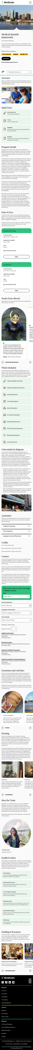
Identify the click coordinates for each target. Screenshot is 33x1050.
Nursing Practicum (7, 642)
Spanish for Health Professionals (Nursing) (13, 659)
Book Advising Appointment (9, 62)
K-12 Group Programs (7, 1024)
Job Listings (5, 1013)
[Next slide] (30, 362)
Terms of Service (16, 1048)
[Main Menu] (30, 2)
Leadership (4, 996)
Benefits (4, 1010)
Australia (4, 1033)
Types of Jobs (5, 1016)
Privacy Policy (9, 1044)
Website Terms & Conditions (23, 1041)
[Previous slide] (3, 362)
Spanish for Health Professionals (11, 650)
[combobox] (2, 613)
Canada (3, 1036)
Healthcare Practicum (8, 633)
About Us (4, 987)
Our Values (4, 993)
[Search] (30, 605)
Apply (16, 256)
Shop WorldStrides (6, 1003)
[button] (16, 836)
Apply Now (6, 58)
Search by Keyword (7, 602)
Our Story (4, 990)
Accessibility (24, 1044)
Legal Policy (17, 1044)
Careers (4, 1007)
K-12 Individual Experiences (8, 1027)
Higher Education (6, 1030)
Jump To (3, 72)
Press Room (5, 999)
